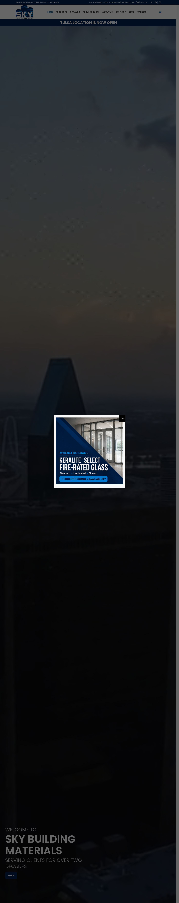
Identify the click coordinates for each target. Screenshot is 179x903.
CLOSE (122, 418)
